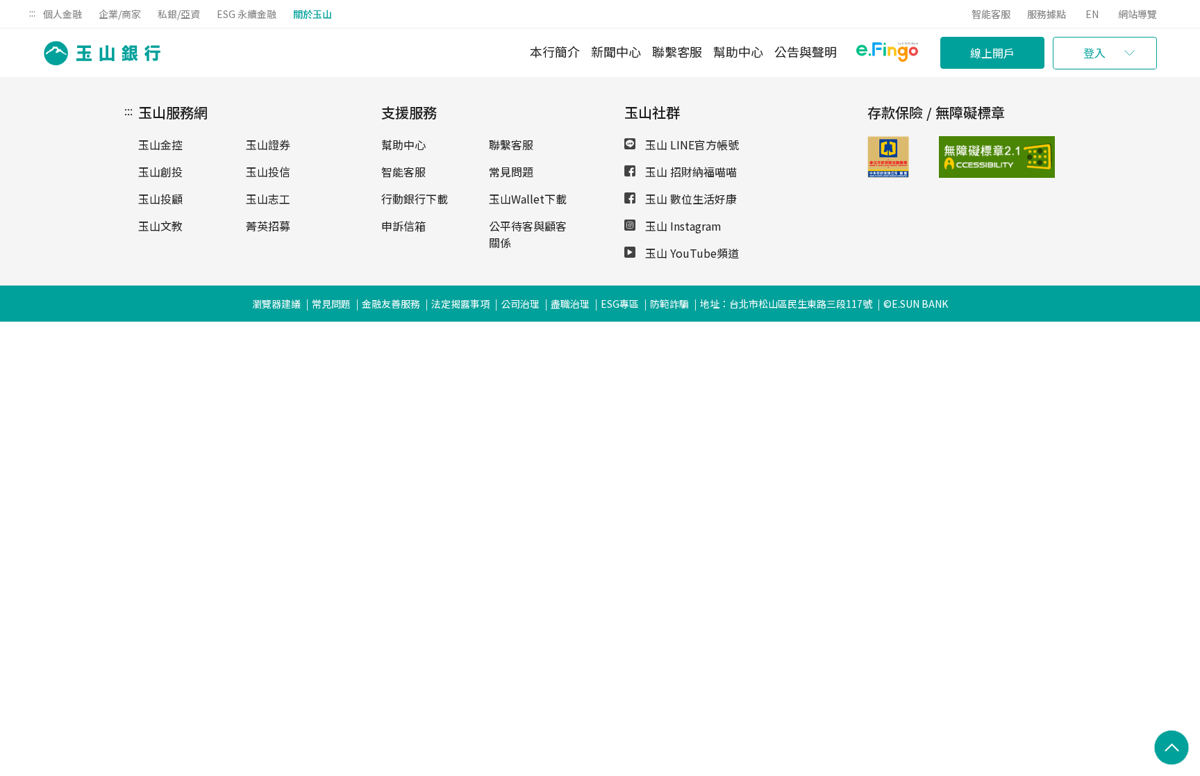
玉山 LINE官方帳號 (690, 144)
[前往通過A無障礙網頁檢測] (964, 157)
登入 (1094, 52)
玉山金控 (160, 144)
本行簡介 (555, 51)
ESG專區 (620, 304)
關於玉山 (312, 14)
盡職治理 (570, 304)
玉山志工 (268, 198)
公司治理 (520, 304)
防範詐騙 (669, 304)
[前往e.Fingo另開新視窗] (887, 54)
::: (32, 12)
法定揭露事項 (460, 304)
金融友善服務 (391, 304)
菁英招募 (268, 225)
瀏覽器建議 (276, 304)
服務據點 (1046, 14)
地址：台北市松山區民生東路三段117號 (786, 304)
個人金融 (62, 14)
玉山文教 (160, 225)
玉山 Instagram (682, 225)
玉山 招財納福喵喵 (689, 171)
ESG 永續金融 (246, 14)
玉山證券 (268, 144)
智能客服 (991, 14)
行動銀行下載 (414, 198)
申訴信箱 (403, 225)
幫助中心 (738, 51)
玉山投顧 (160, 198)
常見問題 (511, 171)
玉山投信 (268, 171)
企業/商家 (120, 14)
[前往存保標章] (888, 173)
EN (1092, 14)
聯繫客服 (677, 51)
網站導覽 (1137, 14)
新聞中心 (616, 51)
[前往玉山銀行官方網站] (98, 53)
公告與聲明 (805, 51)
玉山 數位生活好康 (689, 198)
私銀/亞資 (179, 14)
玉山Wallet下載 (528, 198)
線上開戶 (992, 52)
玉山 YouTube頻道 (690, 253)
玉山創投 (160, 171)
